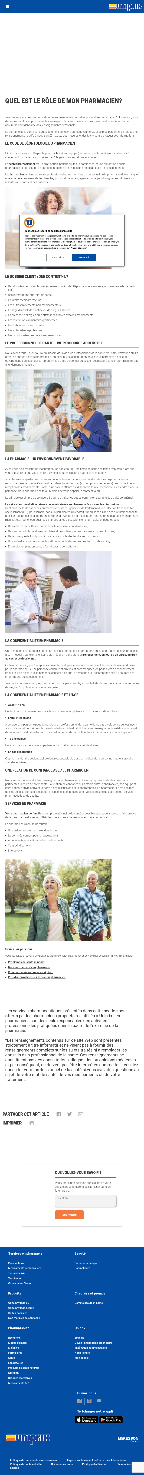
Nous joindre (82, 1352)
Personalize (58, 257)
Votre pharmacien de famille (23, 813)
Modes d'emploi (17, 1342)
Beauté (80, 1253)
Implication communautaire (91, 1347)
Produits (14, 1293)
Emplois (79, 1337)
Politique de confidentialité (26, 1464)
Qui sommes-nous (62, 1464)
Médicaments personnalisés (24, 1268)
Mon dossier (82, 1357)
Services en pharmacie (25, 1253)
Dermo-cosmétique (86, 1263)
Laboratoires (15, 1363)
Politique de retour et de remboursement (34, 1460)
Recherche (14, 1337)
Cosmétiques (82, 1268)
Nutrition (13, 1373)
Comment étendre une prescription (30, 972)
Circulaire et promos (90, 1293)
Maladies (13, 1347)
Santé (11, 1357)
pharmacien (17, 174)
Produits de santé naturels (23, 1367)
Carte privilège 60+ (19, 1302)
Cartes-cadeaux (17, 1313)
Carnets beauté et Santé (89, 1302)
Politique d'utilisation (94, 1464)
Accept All (84, 257)
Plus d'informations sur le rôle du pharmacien (37, 977)
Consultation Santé (19, 1283)
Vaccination (15, 1278)
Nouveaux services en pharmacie (29, 967)
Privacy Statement (79, 248)
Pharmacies (124, 1464)
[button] (59, 1114)
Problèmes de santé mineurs (26, 962)
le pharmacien (51, 153)
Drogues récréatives (20, 1378)
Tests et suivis (16, 1273)
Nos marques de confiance (24, 1318)
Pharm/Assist (18, 1328)
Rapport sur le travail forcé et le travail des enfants (96, 1460)
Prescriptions (16, 1263)
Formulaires (15, 1352)
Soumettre (69, 1214)
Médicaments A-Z (18, 1383)
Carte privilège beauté (21, 1308)
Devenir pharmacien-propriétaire (93, 1342)
